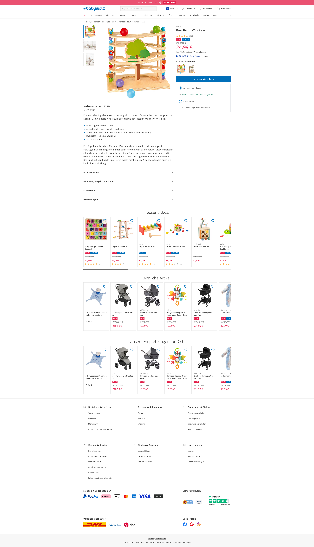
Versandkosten (94, 413)
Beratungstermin (145, 456)
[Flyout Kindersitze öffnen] (117, 15)
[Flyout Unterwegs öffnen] (129, 15)
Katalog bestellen (145, 462)
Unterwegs (123, 15)
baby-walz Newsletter (197, 424)
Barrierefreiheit (94, 472)
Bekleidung (147, 15)
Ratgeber (217, 15)
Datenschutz (142, 542)
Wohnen (135, 15)
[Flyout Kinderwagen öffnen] (103, 15)
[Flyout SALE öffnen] (88, 15)
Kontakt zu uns (94, 451)
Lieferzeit (92, 418)
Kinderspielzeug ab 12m (104, 22)
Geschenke (194, 15)
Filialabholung (188, 101)
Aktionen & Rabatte (196, 429)
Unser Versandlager (196, 462)
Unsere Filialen (144, 451)
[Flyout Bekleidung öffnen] (153, 15)
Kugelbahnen (139, 22)
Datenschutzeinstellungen (178, 542)
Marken (206, 15)
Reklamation (143, 418)
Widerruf (141, 424)
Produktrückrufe (95, 462)
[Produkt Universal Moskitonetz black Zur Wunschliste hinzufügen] (159, 287)
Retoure (141, 413)
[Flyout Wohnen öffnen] (140, 15)
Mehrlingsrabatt (194, 418)
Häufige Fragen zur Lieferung (100, 429)
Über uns (191, 451)
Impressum (129, 542)
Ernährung (181, 15)
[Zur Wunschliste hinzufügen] (169, 30)
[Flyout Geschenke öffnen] (200, 15)
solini (179, 26)
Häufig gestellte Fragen (97, 456)
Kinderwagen (96, 15)
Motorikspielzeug (124, 22)
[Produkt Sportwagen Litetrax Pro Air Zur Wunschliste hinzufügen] (132, 287)
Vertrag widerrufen (157, 538)
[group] (137, 62)
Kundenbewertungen (97, 467)
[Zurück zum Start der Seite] (311, 529)
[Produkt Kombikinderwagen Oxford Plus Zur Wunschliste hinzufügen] (213, 287)
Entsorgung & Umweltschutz (100, 478)
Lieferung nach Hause (192, 88)
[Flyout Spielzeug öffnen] (165, 15)
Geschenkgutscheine (196, 413)
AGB (152, 542)
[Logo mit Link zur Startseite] (94, 9)
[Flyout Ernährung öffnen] (187, 15)
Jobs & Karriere (194, 456)
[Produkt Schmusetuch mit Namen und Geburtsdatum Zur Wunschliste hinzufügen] (105, 287)
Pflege (170, 15)
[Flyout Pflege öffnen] (174, 15)
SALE (85, 15)
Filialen (228, 15)
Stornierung (93, 424)
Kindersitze (111, 15)
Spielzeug (160, 15)
